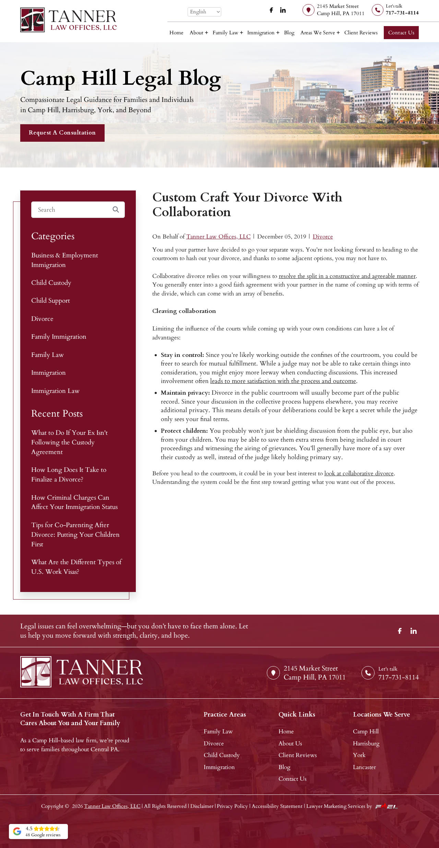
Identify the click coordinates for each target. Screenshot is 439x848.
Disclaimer (201, 806)
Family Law (225, 32)
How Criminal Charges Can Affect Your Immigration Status (74, 502)
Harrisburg (366, 743)
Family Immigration (58, 337)
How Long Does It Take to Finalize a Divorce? (68, 475)
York (359, 755)
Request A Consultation (62, 133)
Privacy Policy (232, 806)
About (196, 32)
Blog (289, 32)
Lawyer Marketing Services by (339, 806)
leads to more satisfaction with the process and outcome (283, 381)
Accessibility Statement (277, 806)
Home (176, 32)
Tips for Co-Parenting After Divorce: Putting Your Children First (75, 535)
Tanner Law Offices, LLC (218, 237)
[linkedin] (283, 10)
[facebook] (271, 10)
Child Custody (51, 283)
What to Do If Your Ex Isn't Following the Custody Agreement (69, 442)
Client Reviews (361, 32)
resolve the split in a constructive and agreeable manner (347, 276)
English (198, 11)
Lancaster (364, 767)
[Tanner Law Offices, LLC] (68, 20)
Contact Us (401, 32)
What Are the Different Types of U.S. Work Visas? (76, 567)
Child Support (50, 301)
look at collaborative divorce (359, 473)
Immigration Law (55, 391)
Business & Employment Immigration (64, 260)
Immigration (261, 32)
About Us (290, 743)
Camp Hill (366, 731)
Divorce (323, 237)
